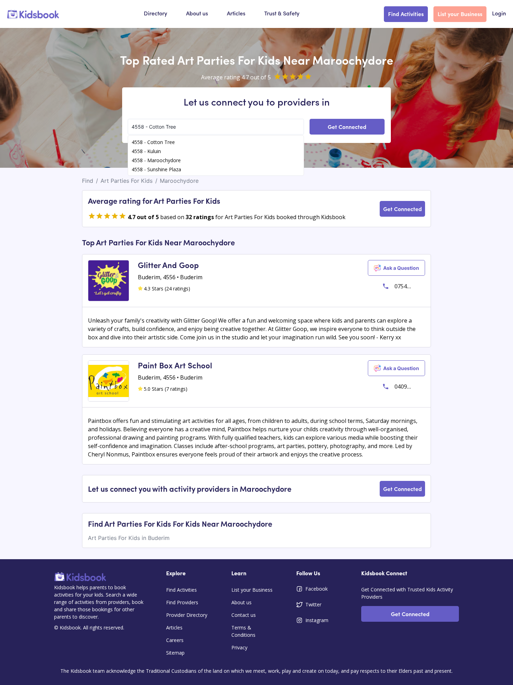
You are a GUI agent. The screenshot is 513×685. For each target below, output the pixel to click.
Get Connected (347, 126)
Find (87, 180)
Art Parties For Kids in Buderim (129, 537)
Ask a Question (401, 268)
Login (499, 14)
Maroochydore (179, 180)
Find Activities (406, 13)
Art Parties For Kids (127, 180)
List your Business (460, 13)
